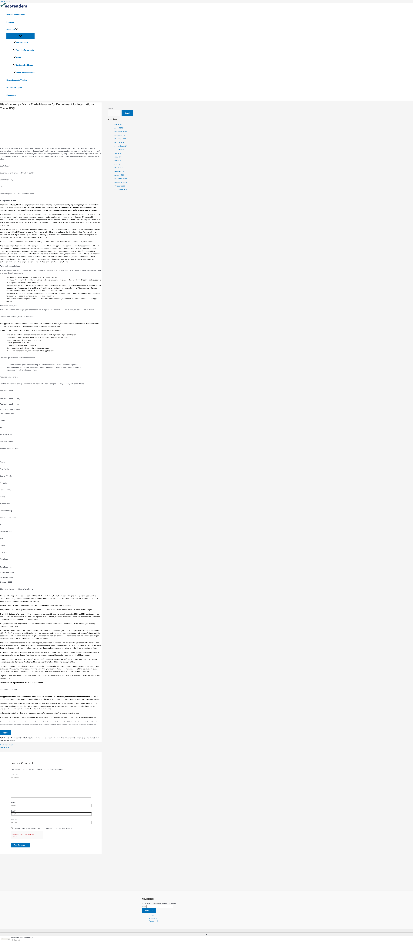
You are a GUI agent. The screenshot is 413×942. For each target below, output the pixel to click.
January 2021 (119, 175)
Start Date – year (6, 578)
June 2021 (118, 157)
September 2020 (120, 190)
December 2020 (120, 179)
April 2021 (118, 164)
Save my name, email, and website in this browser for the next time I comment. (44, 828)
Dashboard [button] (10, 30)
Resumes (10, 22)
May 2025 (118, 124)
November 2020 (120, 182)
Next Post (4, 747)
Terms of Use (154, 921)
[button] (16, 29)
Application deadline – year (10, 409)
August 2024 (119, 128)
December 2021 (120, 135)
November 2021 (120, 139)
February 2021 (119, 171)
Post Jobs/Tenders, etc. (25, 50)
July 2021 (118, 153)
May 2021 (118, 161)
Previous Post (6, 745)
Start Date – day (6, 567)
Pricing (18, 58)
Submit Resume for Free (25, 73)
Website (14, 820)
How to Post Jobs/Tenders (16, 80)
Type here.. (15, 774)
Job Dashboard (22, 42)
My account (11, 95)
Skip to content (6, 1)
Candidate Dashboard (24, 65)
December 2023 (120, 132)
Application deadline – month (11, 404)
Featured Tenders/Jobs (15, 15)
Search (110, 109)
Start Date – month (7, 572)
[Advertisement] (51, 127)
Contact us (153, 919)
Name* (13, 802)
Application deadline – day (10, 399)
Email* (13, 811)
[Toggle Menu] (20, 36)
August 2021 (119, 150)
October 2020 (119, 186)
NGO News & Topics (14, 88)
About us (151, 916)
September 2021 (120, 146)
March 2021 (118, 168)
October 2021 (119, 142)
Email (144, 906)
